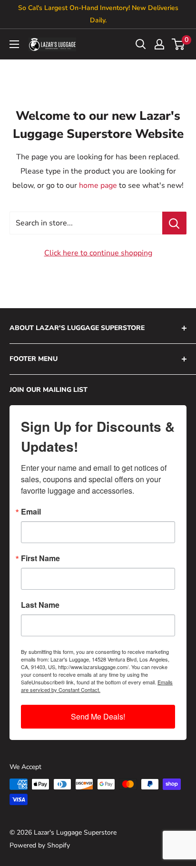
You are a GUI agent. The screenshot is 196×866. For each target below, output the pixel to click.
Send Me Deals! (98, 716)
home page (98, 185)
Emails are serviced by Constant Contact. (97, 685)
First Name (40, 558)
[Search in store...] (174, 223)
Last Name (40, 605)
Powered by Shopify (40, 845)
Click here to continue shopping (98, 253)
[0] (179, 44)
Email (31, 512)
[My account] (159, 44)
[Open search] (141, 44)
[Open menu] (14, 44)
